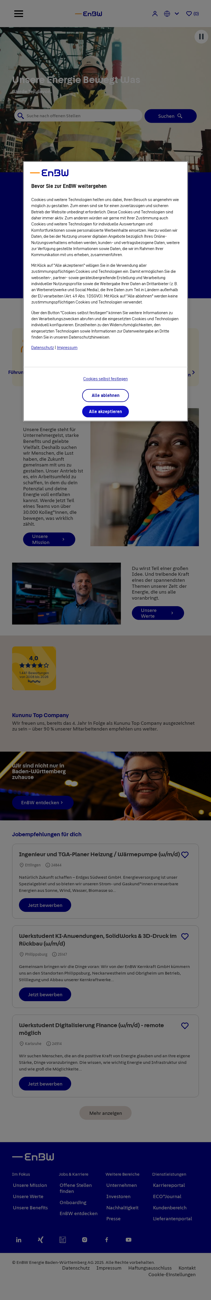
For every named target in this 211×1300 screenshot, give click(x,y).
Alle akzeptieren (105, 412)
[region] (105, 291)
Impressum (67, 348)
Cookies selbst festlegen (105, 379)
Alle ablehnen (106, 396)
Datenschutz (42, 348)
